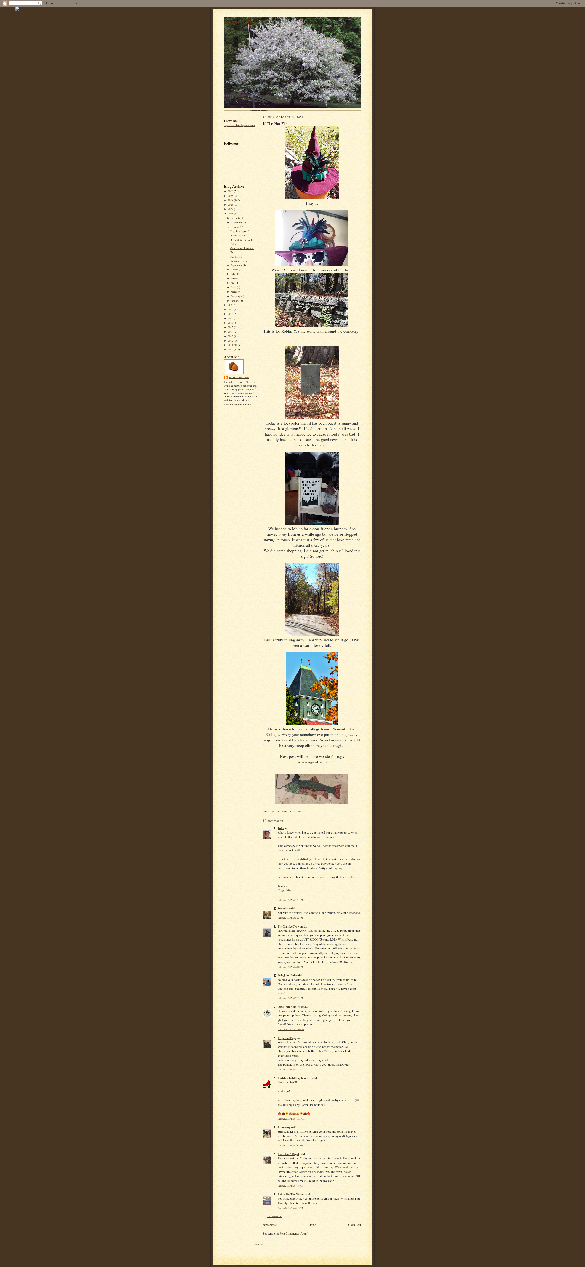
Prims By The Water (291, 1194)
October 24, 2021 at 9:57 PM (290, 998)
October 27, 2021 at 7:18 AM (290, 1185)
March (234, 291)
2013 (231, 336)
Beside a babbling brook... (294, 1078)
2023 (231, 204)
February (236, 296)
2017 (231, 318)
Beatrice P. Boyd (288, 1154)
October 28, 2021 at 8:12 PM (290, 1208)
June (233, 278)
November (237, 222)
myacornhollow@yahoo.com (239, 125)
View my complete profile (237, 404)
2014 (231, 331)
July (233, 273)
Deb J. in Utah (287, 975)
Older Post (354, 1225)
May (233, 282)
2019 (231, 309)
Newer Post (270, 1225)
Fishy (233, 244)
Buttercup (284, 1127)
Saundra (283, 908)
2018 (231, 313)
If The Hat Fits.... (239, 235)
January (235, 300)
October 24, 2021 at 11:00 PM (291, 1029)
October (235, 227)
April (234, 287)
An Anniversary (238, 260)
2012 (231, 340)
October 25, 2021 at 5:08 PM (290, 1145)
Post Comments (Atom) (294, 1233)
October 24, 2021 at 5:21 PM (290, 899)
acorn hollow (241, 21)
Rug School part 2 (240, 231)
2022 (231, 209)
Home (312, 1225)
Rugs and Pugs (287, 1038)
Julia (281, 828)
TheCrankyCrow (288, 926)
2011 (231, 345)
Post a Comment (274, 1216)
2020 (231, 305)
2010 (231, 349)
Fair (232, 252)
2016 (231, 322)
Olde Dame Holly (289, 1006)
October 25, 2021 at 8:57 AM (290, 1069)
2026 (231, 191)
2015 (231, 327)
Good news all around (242, 248)
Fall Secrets (236, 256)
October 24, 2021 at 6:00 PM (290, 966)
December (236, 218)
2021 (231, 213)
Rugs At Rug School (241, 239)
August (235, 269)
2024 (231, 200)
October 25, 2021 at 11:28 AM (291, 1118)
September (237, 265)
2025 (231, 196)
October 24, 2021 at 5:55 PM (290, 917)
